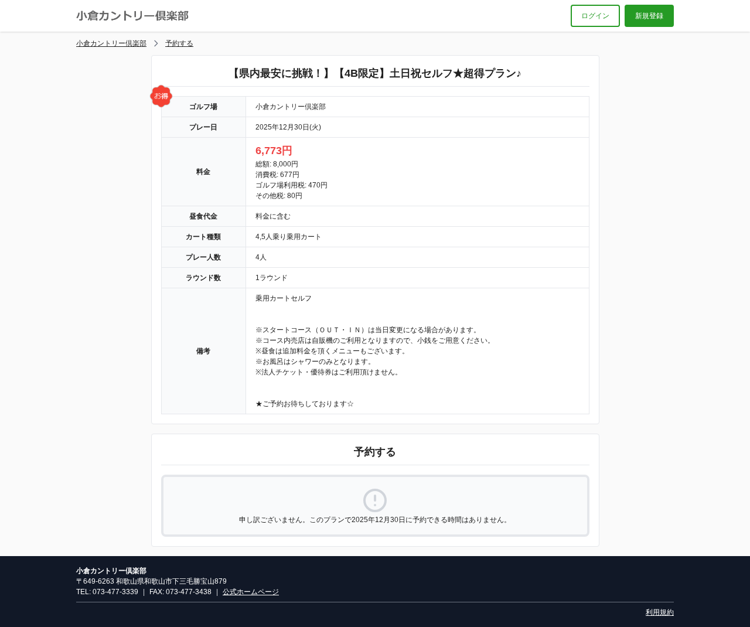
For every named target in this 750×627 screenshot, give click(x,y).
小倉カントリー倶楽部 (111, 43)
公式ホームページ (251, 592)
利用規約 (660, 612)
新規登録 (649, 16)
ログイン (595, 16)
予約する (179, 43)
